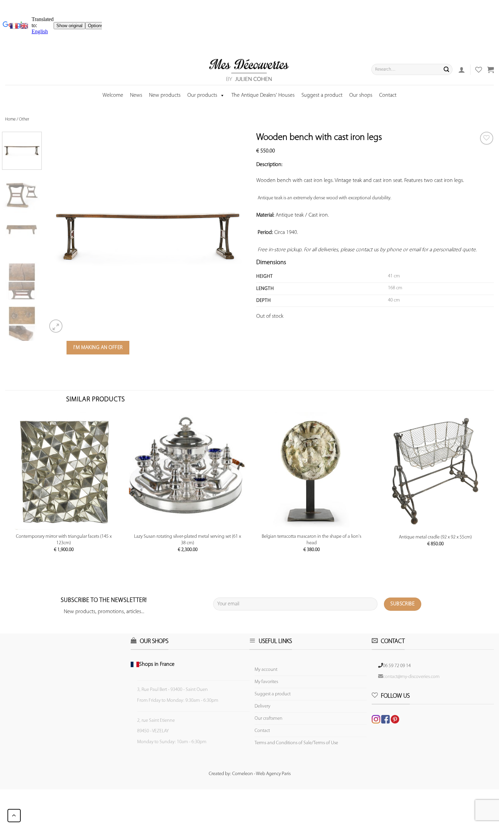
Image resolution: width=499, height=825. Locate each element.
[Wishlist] (486, 138)
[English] (24, 26)
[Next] (237, 233)
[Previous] (59, 233)
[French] (15, 26)
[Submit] (446, 69)
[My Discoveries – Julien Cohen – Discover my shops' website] (249, 69)
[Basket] (490, 69)
